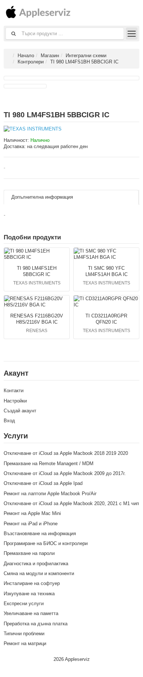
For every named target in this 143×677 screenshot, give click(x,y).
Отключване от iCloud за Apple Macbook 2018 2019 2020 (66, 453)
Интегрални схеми (86, 55)
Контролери (31, 62)
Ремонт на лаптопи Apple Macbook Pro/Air (50, 493)
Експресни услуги (24, 603)
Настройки (15, 401)
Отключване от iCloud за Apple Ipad (43, 483)
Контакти (13, 390)
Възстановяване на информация (40, 533)
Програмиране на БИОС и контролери (46, 543)
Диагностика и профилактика (36, 563)
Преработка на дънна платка (35, 623)
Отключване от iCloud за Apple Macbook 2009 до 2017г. (65, 473)
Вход (9, 420)
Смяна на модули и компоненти (39, 573)
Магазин (50, 55)
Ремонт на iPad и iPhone (31, 523)
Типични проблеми (24, 633)
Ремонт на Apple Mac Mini (32, 513)
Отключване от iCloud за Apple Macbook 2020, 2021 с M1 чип (71, 503)
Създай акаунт (20, 410)
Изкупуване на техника (29, 593)
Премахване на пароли (29, 553)
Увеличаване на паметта (31, 613)
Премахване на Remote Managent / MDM (49, 463)
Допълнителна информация (42, 197)
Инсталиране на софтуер (32, 583)
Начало (26, 55)
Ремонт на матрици (25, 643)
